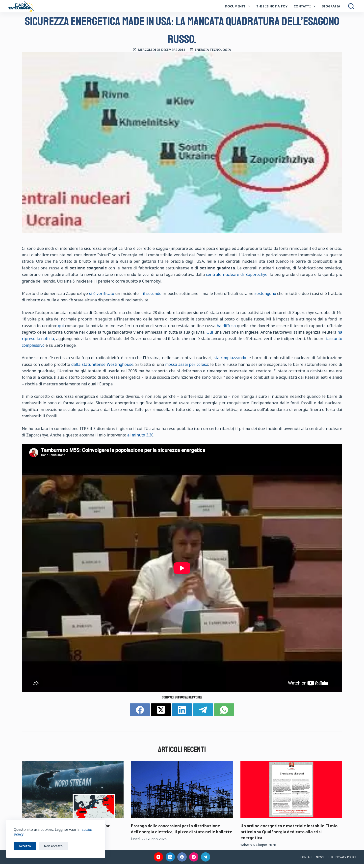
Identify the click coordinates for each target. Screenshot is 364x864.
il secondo (152, 293)
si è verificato (101, 293)
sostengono (265, 293)
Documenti (235, 6)
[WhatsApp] (224, 709)
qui (61, 325)
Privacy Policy (346, 857)
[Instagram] (194, 857)
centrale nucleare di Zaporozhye (236, 274)
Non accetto (53, 846)
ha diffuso (226, 325)
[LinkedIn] (182, 709)
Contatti (302, 6)
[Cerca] (351, 6)
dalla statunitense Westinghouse (102, 364)
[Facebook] (140, 709)
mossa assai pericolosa (186, 364)
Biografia (331, 6)
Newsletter (324, 857)
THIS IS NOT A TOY (271, 6)
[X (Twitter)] (161, 709)
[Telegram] (203, 709)
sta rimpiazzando (230, 357)
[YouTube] (158, 857)
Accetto (25, 846)
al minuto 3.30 (140, 435)
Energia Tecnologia (213, 49)
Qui (210, 332)
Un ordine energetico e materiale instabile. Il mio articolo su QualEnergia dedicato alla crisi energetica (289, 831)
